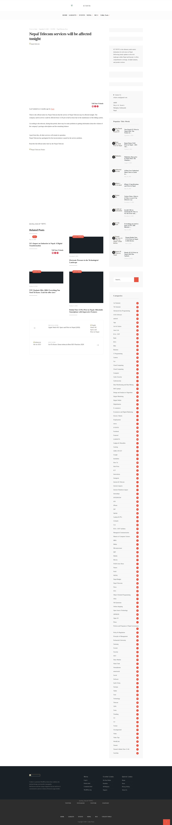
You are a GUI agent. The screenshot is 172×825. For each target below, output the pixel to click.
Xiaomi (115, 745)
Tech (114, 694)
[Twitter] (133, 6)
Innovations (116, 474)
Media (115, 544)
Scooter (115, 648)
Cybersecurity (117, 381)
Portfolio (105, 783)
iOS (114, 501)
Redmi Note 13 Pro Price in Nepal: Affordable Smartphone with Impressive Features (86, 311)
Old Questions (117, 602)
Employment (117, 420)
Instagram (116, 478)
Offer (114, 599)
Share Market (117, 659)
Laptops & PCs (117, 517)
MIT (114, 552)
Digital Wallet (117, 400)
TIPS (114, 706)
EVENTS (82, 15)
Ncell (114, 571)
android (75, 271)
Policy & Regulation (119, 632)
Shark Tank (116, 663)
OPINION (80, 236)
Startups (115, 687)
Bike (114, 346)
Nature (115, 567)
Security (115, 652)
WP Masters (106, 786)
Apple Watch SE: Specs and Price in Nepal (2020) (64, 326)
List (114, 525)
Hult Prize (116, 466)
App (114, 322)
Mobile (79, 271)
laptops (115, 513)
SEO (114, 656)
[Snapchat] (141, 6)
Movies (115, 560)
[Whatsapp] (95, 106)
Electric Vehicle (117, 416)
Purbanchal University (119, 640)
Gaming (115, 447)
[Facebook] (93, 106)
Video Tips (116, 737)
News (66, 29)
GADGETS (72, 15)
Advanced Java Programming (121, 311)
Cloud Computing (118, 365)
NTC (39, 271)
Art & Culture (117, 326)
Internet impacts (117, 486)
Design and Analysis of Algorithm (122, 392)
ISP (114, 509)
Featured (75, 236)
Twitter (115, 726)
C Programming (117, 353)
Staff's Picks (116, 683)
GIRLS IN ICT (117, 451)
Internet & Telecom (118, 482)
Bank (114, 338)
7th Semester (117, 307)
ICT (114, 470)
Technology (116, 698)
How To (115, 462)
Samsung (115, 644)
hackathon (116, 458)
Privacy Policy (126, 786)
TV (114, 718)
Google (115, 455)
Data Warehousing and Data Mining (123, 385)
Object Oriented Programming (121, 595)
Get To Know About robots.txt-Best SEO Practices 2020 (66, 343)
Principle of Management (120, 636)
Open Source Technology (120, 610)
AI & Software (117, 314)
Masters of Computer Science (121, 536)
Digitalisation (117, 404)
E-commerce (117, 408)
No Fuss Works (107, 780)
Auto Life (116, 330)
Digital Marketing (118, 396)
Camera (115, 357)
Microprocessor (117, 548)
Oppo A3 (115, 618)
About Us (124, 790)
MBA (114, 540)
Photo (115, 622)
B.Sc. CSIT (116, 334)
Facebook (116, 431)
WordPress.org (87, 790)
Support (105, 790)
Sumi (36, 29)
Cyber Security (117, 377)
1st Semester (116, 303)
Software (115, 679)
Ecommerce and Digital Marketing (123, 412)
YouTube (115, 753)
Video (115, 733)
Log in (85, 780)
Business (115, 349)
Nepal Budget (117, 579)
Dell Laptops (117, 388)
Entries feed (87, 783)
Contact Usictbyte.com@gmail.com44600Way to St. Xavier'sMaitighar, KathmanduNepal (120, 102)
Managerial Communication (121, 532)
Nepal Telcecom (60, 29)
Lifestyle (115, 521)
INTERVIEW (117, 497)
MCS (96, 15)
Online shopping (118, 606)
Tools (114, 710)
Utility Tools (104, 15)
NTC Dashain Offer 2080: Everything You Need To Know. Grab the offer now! (44, 291)
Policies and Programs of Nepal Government (126, 626)
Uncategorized (117, 730)
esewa (115, 423)
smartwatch (116, 671)
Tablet (115, 691)
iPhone (115, 505)
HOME (65, 15)
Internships (116, 493)
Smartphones (117, 667)
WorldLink (116, 741)
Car (114, 361)
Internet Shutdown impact (120, 490)
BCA (114, 342)
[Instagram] (136, 6)
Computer (116, 373)
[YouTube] (139, 6)
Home (123, 780)
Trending (115, 714)
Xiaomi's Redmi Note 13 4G (121, 749)
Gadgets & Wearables (119, 443)
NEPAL (89, 15)
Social (115, 675)
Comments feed (88, 786)
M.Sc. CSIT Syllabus (119, 528)
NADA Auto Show (118, 563)
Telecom (115, 702)
